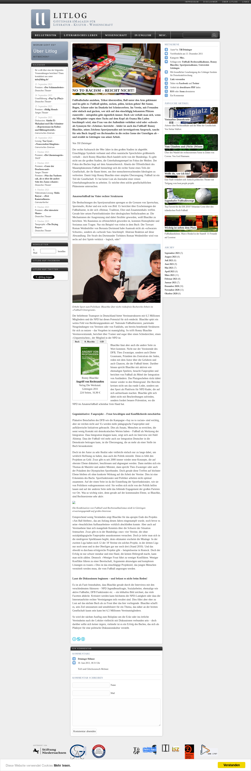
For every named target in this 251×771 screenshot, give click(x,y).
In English (143, 35)
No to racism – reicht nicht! (103, 90)
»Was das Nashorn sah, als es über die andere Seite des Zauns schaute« (48, 178)
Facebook (183, 83)
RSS (172, 91)
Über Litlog (230, 2)
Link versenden (177, 79)
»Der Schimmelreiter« (54, 87)
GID (102, 341)
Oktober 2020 (171, 293)
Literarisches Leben (81, 35)
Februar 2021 (171, 279)
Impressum (192, 2)
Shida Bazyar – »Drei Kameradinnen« (47, 196)
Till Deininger (185, 49)
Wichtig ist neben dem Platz (180, 227)
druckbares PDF (187, 87)
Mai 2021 (169, 268)
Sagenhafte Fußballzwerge (179, 200)
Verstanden (231, 765)
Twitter (195, 83)
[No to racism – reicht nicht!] (116, 69)
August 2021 (171, 256)
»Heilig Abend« (51, 109)
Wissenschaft (116, 35)
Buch (77, 341)
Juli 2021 (169, 260)
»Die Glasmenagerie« (53, 155)
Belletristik (45, 35)
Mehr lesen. (62, 765)
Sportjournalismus (189, 65)
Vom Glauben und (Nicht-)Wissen (183, 146)
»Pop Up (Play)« (56, 98)
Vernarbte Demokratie (177, 119)
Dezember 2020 (172, 286)
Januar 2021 (170, 282)
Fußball (185, 62)
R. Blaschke (90, 341)
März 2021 (170, 275)
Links (245, 2)
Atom (182, 91)
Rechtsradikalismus (200, 62)
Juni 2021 (169, 264)
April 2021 (170, 271)
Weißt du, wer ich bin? (177, 173)
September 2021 (172, 253)
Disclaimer (210, 2)
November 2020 (172, 290)
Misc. (163, 35)
